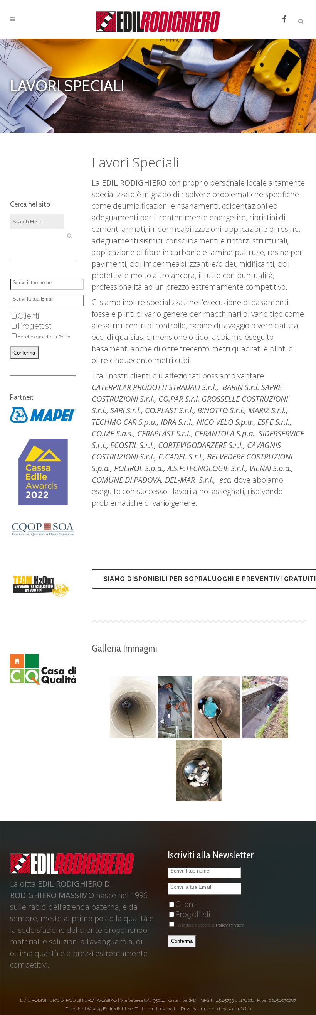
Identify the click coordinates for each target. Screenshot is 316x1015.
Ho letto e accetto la (209, 925)
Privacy (188, 1009)
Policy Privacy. (230, 925)
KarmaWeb (239, 1009)
